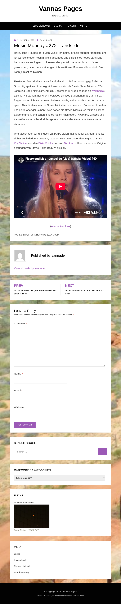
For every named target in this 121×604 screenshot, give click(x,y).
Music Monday (44, 235)
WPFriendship (58, 596)
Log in (17, 554)
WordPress (79, 596)
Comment (20, 323)
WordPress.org (21, 572)
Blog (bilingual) (41, 26)
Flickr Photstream (25, 502)
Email (18, 390)
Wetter (84, 26)
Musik (56, 235)
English (72, 26)
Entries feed (20, 560)
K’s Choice (20, 143)
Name (18, 373)
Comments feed (22, 566)
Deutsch (58, 26)
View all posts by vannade (29, 268)
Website (19, 407)
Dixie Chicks (45, 143)
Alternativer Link (60, 226)
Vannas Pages (60, 8)
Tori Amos (70, 143)
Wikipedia (98, 90)
